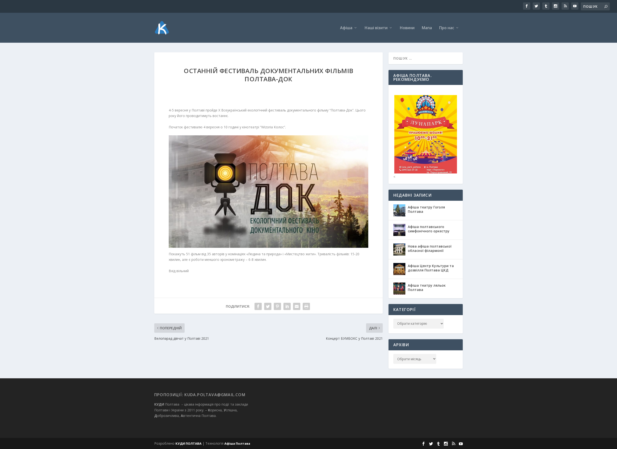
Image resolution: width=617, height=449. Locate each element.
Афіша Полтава (237, 443)
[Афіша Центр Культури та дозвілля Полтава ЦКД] (399, 269)
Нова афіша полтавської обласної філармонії (429, 248)
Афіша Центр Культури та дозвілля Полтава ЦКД (431, 267)
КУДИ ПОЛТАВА (188, 443)
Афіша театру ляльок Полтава (427, 287)
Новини (407, 28)
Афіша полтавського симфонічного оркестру (428, 228)
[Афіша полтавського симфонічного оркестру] (399, 230)
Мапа (427, 28)
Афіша (346, 28)
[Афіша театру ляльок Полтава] (399, 289)
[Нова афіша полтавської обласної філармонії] (399, 249)
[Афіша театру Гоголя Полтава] (399, 210)
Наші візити (376, 28)
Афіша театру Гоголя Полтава (426, 209)
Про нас (446, 28)
